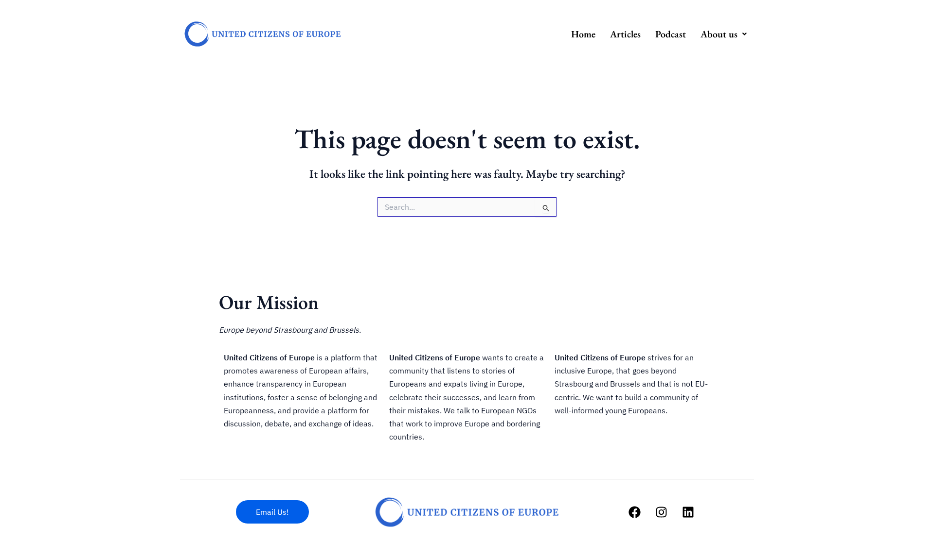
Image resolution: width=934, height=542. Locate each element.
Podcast (670, 34)
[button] (723, 34)
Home (583, 34)
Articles (625, 34)
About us (718, 34)
